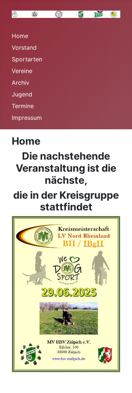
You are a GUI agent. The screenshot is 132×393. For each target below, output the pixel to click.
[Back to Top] (119, 379)
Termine (23, 106)
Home (20, 35)
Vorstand (24, 47)
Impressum (27, 117)
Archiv (20, 82)
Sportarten (27, 59)
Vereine (22, 71)
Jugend (22, 94)
